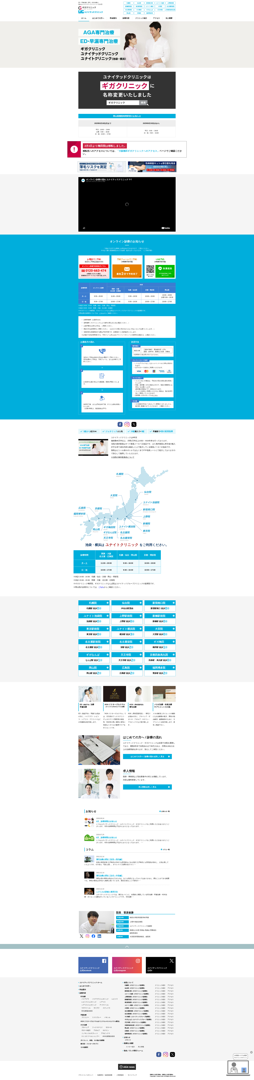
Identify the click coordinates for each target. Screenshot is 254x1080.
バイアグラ (85, 999)
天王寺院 (160, 9)
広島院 (139, 13)
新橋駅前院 (128, 6)
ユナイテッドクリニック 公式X (157, 969)
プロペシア (85, 1027)
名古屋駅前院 (170, 6)
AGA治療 (84, 1025)
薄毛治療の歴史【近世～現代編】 (109, 859)
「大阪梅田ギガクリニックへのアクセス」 (138, 151)
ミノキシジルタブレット (90, 1033)
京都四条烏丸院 (170, 9)
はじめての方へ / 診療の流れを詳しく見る (147, 756)
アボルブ (97, 1030)
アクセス (171, 985)
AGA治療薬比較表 (109, 1036)
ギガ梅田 (139, 9)
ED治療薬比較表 (87, 1011)
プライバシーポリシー (85, 1075)
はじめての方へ (85, 986)
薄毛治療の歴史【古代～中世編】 (109, 876)
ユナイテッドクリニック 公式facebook (90, 969)
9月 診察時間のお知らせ (106, 821)
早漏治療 (84, 1015)
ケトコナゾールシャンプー (90, 1036)
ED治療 (83, 996)
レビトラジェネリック (89, 1002)
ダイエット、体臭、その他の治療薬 (92, 1040)
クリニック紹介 (160, 985)
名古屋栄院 (128, 9)
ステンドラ (106, 1008)
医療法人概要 (128, 1043)
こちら (101, 313)
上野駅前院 (170, 3)
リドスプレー (96, 1017)
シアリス (103, 1002)
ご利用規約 (120, 1075)
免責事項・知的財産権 (104, 1075)
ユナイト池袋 (160, 3)
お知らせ (128, 1040)
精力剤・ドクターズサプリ (89, 1044)
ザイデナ (97, 1008)
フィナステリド (97, 1027)
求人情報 (141, 1047)
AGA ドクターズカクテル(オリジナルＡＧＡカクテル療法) (100, 1021)
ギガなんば (149, 9)
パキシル (107, 1017)
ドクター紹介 (130, 1047)
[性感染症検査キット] (152, 166)
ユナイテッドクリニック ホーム (91, 982)
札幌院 (128, 3)
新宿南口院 (149, 3)
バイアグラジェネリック (100, 999)
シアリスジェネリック (89, 1005)
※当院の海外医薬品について (122, 457)
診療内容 (83, 993)
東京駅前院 (139, 6)
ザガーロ (109, 1027)
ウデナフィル (86, 1008)
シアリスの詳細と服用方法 (107, 892)
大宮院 (160, 6)
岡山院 (128, 13)
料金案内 (83, 989)
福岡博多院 (149, 13)
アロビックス (105, 1033)
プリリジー (85, 1017)
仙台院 (139, 3)
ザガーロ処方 (86, 1030)
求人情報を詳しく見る (147, 787)
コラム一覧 (166, 849)
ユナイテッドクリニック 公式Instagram (123, 969)
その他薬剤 (84, 1047)
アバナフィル (104, 1005)
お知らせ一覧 (165, 811)
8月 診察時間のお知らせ (106, 837)
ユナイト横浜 (149, 6)
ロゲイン (106, 1030)
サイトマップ (132, 1075)
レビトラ (115, 999)
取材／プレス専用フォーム (133, 1051)
